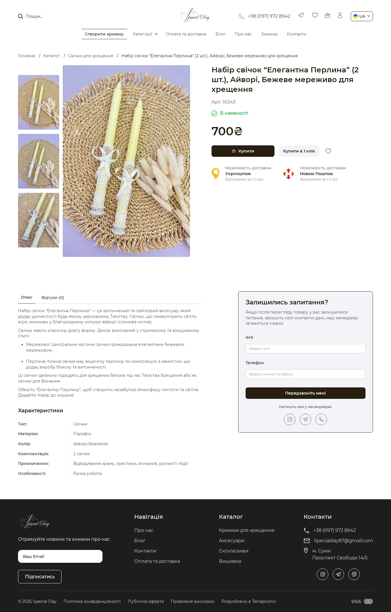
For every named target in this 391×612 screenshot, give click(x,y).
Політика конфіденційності (92, 601)
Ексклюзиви (233, 551)
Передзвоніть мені (305, 393)
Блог (221, 34)
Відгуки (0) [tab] (53, 297)
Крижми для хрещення (247, 530)
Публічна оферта (146, 601)
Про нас (243, 34)
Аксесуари (231, 540)
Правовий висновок (192, 601)
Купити (246, 151)
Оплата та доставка (186, 34)
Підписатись (40, 576)
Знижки (269, 34)
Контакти (296, 34)
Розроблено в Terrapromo (249, 601)
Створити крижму (104, 34)
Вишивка (230, 561)
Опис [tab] (26, 297)
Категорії (142, 34)
